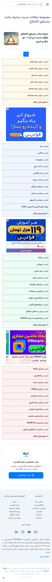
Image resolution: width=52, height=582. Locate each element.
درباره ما (39, 517)
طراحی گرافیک (14, 514)
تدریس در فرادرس (38, 508)
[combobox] (21, 4)
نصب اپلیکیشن (24, 475)
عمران (14, 501)
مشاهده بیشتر (44, 557)
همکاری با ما (39, 505)
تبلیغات (39, 514)
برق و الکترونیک (14, 511)
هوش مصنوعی (14, 508)
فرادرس (38, 511)
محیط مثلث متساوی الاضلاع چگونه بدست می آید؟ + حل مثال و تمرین (34, 37)
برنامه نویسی (14, 505)
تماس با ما (39, 501)
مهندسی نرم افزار (14, 517)
